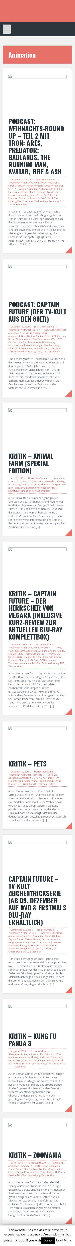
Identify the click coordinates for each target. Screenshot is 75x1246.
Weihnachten (41, 201)
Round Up (35, 198)
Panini (11, 348)
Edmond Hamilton (17, 342)
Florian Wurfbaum (37, 478)
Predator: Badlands (18, 198)
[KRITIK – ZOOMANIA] (37, 1135)
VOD (35, 784)
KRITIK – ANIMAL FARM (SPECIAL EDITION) (31, 463)
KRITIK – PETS (27, 763)
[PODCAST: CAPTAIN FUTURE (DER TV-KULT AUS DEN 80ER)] (37, 280)
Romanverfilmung (17, 660)
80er (51, 329)
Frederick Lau (46, 1169)
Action (24, 182)
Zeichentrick (54, 351)
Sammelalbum (40, 348)
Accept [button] (48, 1240)
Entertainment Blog (45, 179)
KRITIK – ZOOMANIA (34, 1155)
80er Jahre (20, 650)
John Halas (13, 487)
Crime (48, 182)
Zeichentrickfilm (47, 784)
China (53, 1057)
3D (55, 774)
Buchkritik (45, 1057)
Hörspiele (13, 345)
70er (46, 329)
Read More (64, 1240)
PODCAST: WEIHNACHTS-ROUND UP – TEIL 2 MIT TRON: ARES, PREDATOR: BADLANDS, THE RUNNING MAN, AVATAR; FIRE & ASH (36, 146)
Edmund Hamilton (32, 657)
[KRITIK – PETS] (37, 741)
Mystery (49, 185)
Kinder (35, 780)
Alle (30, 182)
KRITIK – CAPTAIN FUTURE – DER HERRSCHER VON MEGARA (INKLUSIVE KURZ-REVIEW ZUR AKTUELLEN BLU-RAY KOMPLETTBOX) (35, 614)
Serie (58, 348)
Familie (12, 185)
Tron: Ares (28, 201)
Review (32, 490)
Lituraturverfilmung (18, 490)
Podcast (54, 195)
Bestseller (50, 481)
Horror (29, 185)
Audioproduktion (17, 336)
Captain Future (43, 336)
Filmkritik (45, 484)
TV (43, 663)
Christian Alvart (23, 339)
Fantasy (21, 185)
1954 (23, 481)
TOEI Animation (48, 660)
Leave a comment (18, 204)
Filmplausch (40, 192)
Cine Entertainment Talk (44, 339)
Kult (51, 657)
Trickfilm (36, 663)
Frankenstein (53, 192)
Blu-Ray (31, 336)
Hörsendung (23, 195)
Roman (28, 348)
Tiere (19, 784)
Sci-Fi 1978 (39, 945)
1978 (58, 647)
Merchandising (51, 345)
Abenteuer (14, 182)
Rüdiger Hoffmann (56, 1172)
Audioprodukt (46, 189)
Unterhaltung (52, 663)
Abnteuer (13, 1057)
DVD (60, 339)
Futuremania (34, 342)
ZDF (44, 351)
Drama (56, 182)
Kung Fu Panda (45, 1060)
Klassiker (45, 487)
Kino (33, 195)
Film (31, 192)
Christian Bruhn (32, 654)
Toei (39, 351)
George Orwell (58, 484)
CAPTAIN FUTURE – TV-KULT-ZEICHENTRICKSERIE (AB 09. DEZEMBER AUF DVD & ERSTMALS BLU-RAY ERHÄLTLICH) (37, 900)
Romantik (58, 185)
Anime (53, 650)
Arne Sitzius (26, 333)
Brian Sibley (14, 484)
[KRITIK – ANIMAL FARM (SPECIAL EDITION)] (37, 428)
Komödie (39, 185)
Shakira (12, 1175)
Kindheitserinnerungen (31, 345)
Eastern (12, 1060)
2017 (30, 481)
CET (56, 189)
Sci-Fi (10, 189)
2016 (50, 774)
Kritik (53, 487)
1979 (10, 650)
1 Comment (20, 1066)
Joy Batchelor (27, 487)
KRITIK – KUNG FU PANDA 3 (32, 1039)
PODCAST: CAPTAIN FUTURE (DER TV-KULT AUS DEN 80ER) (37, 311)
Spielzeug (30, 351)
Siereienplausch (16, 351)
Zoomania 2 (55, 201)
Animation (38, 182)
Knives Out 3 (42, 195)
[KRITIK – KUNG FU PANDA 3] (37, 1016)
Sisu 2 (50, 198)
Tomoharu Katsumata (19, 663)
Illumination (25, 780)
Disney (19, 1169)
